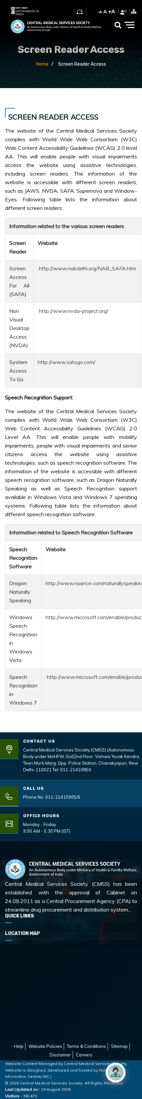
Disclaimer (60, 1054)
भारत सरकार (21, 8)
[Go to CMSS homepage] (56, 25)
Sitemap (119, 1046)
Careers (84, 1054)
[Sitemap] (133, 11)
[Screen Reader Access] (123, 11)
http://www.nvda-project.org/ (73, 311)
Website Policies (45, 1046)
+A (111, 11)
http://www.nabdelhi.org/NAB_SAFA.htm (87, 268)
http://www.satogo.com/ (66, 362)
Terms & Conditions (86, 1046)
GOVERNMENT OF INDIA (27, 13)
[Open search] (118, 24)
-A (99, 11)
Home (42, 64)
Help (18, 1046)
